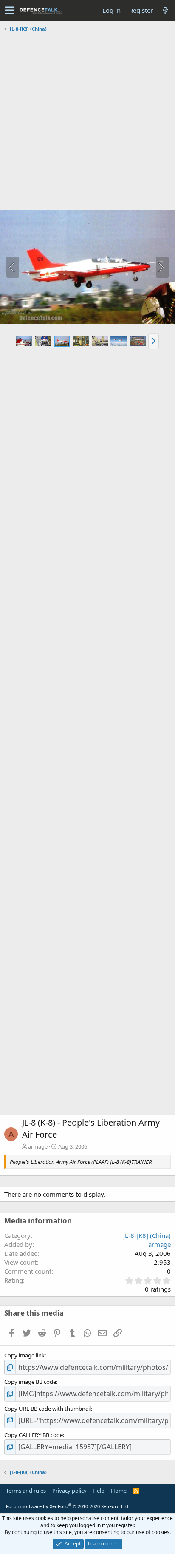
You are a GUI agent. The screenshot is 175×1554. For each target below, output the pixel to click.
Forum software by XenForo (68, 1506)
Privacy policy (69, 1490)
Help (98, 1490)
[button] (9, 10)
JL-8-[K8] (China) (147, 1235)
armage (38, 1146)
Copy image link (24, 1355)
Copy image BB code (30, 1382)
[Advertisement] (87, 122)
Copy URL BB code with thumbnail (47, 1408)
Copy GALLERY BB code (33, 1435)
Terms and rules (26, 1490)
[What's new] (165, 10)
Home (119, 1490)
